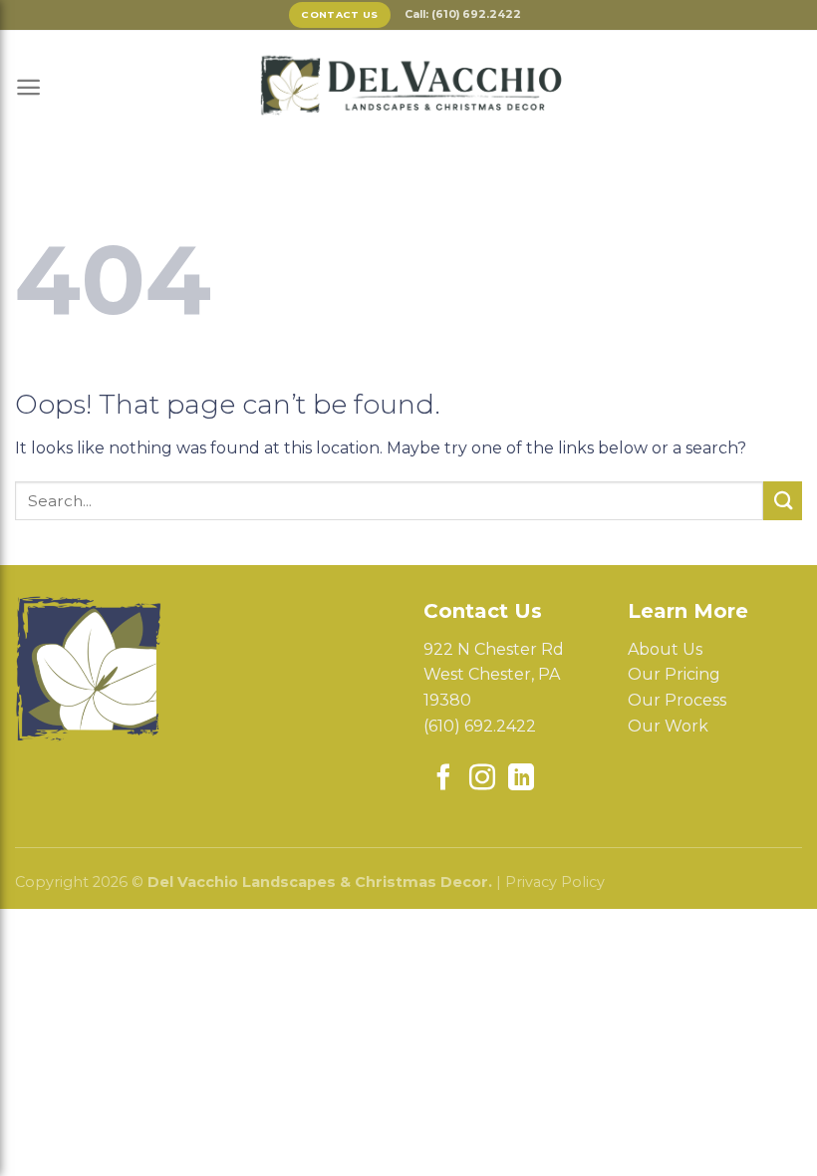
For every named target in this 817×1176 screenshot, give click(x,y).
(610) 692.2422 (479, 726)
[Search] (782, 500)
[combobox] (389, 500)
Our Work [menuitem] (668, 726)
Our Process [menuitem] (677, 700)
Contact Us (339, 14)
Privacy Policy (555, 882)
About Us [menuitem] (665, 649)
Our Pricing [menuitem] (674, 674)
